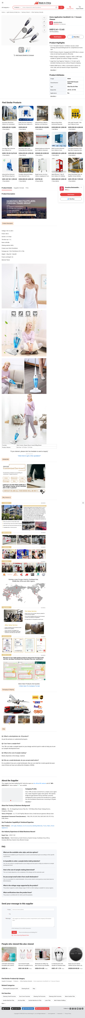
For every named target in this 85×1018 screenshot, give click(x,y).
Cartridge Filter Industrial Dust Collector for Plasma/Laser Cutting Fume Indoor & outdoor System (9, 149)
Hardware (19, 826)
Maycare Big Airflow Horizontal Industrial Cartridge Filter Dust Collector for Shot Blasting (58, 123)
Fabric (48, 826)
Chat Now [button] (76, 37)
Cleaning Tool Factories (39, 996)
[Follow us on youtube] (78, 1008)
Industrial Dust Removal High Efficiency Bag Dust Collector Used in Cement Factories (8, 175)
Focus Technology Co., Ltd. (31, 1013)
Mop (34, 988)
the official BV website (40, 783)
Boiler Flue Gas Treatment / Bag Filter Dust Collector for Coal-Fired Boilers (26, 123)
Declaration (60, 1013)
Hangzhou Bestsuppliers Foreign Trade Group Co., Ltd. (58, 22)
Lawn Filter (48, 1000)
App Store (5, 1008)
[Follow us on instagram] (75, 1008)
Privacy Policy (68, 1013)
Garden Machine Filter (8, 1000)
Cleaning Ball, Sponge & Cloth (10, 988)
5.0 (67, 189)
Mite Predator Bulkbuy (60, 1000)
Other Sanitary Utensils (37, 12)
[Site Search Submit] (61, 7)
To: (10, 914)
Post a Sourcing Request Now (20, 935)
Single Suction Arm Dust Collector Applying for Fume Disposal (42, 175)
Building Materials (38, 826)
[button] (2, 3)
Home (3, 12)
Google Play (16, 1008)
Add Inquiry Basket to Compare (25, 55)
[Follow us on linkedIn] (82, 1008)
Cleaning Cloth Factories (55, 996)
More (3, 1003)
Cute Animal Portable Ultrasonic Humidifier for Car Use (25, 965)
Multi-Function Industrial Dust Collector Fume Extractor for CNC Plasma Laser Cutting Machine (58, 149)
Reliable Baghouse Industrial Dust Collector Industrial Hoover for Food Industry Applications (42, 149)
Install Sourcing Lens (43, 1008)
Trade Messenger (28, 1008)
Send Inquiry (57, 37)
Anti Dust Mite (21, 1000)
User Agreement (51, 1013)
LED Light (13, 826)
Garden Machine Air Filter (34, 1000)
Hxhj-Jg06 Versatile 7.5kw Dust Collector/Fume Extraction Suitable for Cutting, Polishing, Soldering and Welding (75, 123)
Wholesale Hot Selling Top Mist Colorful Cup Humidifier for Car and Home (42, 965)
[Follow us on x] (73, 1008)
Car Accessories (27, 826)
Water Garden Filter (70, 996)
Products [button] (16, 7)
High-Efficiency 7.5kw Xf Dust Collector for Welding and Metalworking (58, 175)
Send (14, 932)
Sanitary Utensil (25, 12)
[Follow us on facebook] (70, 1008)
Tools (44, 826)
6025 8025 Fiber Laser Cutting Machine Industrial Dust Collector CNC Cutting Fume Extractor (25, 149)
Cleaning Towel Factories (9, 996)
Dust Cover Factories (24, 996)
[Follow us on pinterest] (80, 1008)
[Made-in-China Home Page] (42, 2)
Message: (8, 918)
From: (9, 909)
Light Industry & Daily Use (13, 12)
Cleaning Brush (25, 988)
